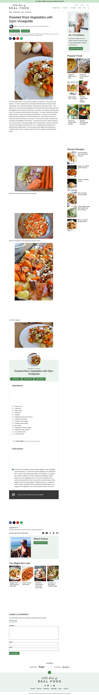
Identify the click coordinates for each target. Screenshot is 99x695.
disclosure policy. (39, 35)
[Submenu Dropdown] (60, 7)
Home (10, 12)
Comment (12, 625)
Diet (16, 529)
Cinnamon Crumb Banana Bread (84, 76)
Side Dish (34, 529)
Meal (22, 12)
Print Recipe (40, 378)
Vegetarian (39, 529)
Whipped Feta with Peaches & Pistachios (14, 584)
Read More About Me (41, 542)
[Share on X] (14, 38)
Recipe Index (56, 7)
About (60, 688)
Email (11, 647)
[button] (19, 26)
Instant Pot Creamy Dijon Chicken (72, 122)
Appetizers (28, 12)
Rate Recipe (25, 31)
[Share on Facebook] (10, 38)
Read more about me (76, 48)
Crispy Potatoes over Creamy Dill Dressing (83, 154)
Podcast (39, 688)
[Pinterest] (53, 685)
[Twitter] (51, 685)
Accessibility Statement (56, 693)
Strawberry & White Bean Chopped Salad (52, 584)
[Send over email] (21, 38)
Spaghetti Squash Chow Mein (72, 76)
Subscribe (54, 688)
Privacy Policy (49, 693)
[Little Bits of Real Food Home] (19, 6)
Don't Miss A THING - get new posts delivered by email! (49, 1)
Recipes (29, 529)
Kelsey (16, 26)
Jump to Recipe (14, 31)
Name (11, 642)
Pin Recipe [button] (16, 378)
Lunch (22, 529)
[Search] (88, 7)
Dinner (18, 529)
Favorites (65, 7)
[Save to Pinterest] (17, 38)
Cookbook (73, 7)
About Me (82, 5)
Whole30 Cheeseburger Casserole (84, 122)
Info (84, 7)
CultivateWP (68, 693)
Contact (87, 5)
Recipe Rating (13, 620)
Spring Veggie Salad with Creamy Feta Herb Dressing (84, 208)
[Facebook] (48, 685)
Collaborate (76, 5)
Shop (79, 7)
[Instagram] (45, 685)
